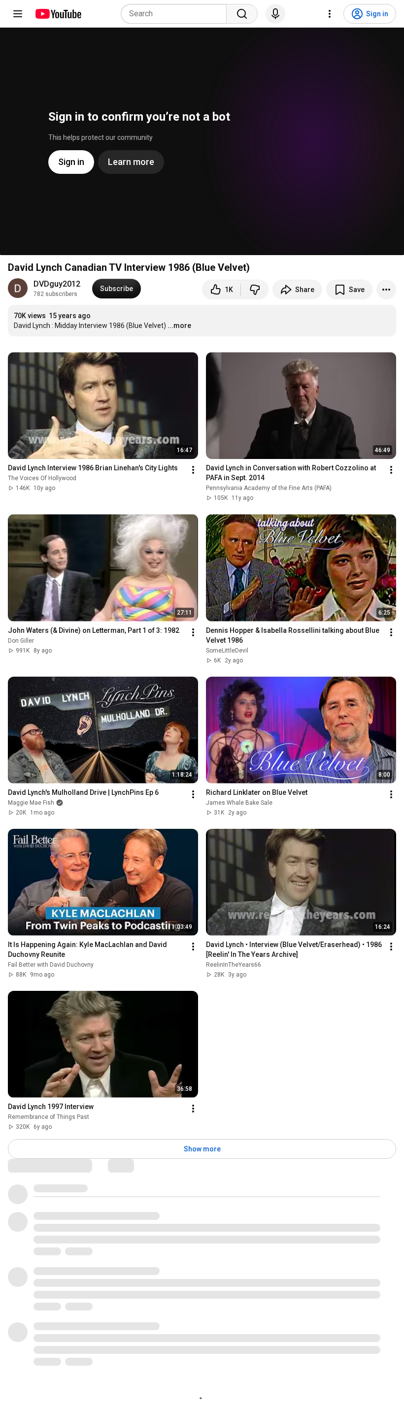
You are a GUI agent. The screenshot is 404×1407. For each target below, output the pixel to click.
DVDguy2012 (57, 284)
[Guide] (18, 14)
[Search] (242, 14)
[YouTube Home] (58, 14)
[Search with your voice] (275, 14)
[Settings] (330, 14)
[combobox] (176, 14)
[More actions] (386, 289)
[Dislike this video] (255, 289)
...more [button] (179, 325)
